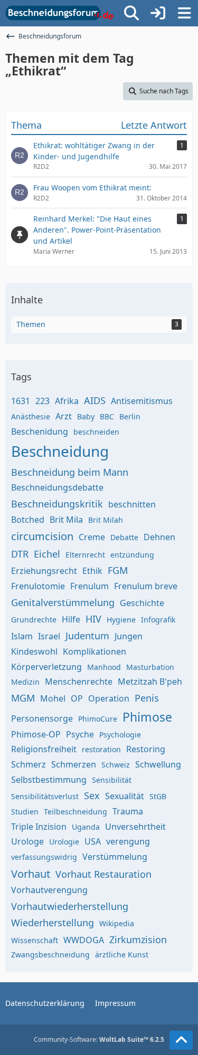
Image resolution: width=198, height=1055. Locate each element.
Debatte (124, 537)
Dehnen (159, 537)
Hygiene (121, 620)
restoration (101, 749)
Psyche (80, 734)
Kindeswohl (34, 651)
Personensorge (42, 718)
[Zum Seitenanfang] (181, 1040)
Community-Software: (99, 1039)
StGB (157, 796)
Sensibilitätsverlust (45, 796)
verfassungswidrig (44, 857)
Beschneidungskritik (57, 503)
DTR (20, 554)
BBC (107, 416)
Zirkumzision (138, 939)
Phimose (147, 716)
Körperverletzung (46, 667)
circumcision (42, 536)
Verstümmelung (114, 856)
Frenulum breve (145, 586)
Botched (27, 519)
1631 (20, 401)
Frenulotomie (38, 586)
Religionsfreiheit (44, 749)
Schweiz (115, 765)
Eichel (47, 554)
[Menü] (184, 13)
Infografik (158, 620)
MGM (23, 698)
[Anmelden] (157, 13)
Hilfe (71, 619)
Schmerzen (73, 764)
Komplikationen (94, 651)
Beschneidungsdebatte (57, 487)
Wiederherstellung (52, 922)
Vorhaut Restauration (103, 874)
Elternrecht (85, 555)
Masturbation (150, 667)
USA (92, 841)
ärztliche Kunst (121, 955)
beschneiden (96, 432)
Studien (25, 812)
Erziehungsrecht (44, 571)
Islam (22, 636)
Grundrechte (33, 620)
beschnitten (132, 504)
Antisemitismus (142, 401)
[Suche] (131, 13)
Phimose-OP (36, 734)
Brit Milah (105, 520)
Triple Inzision (39, 826)
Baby (86, 416)
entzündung (132, 555)
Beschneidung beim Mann (69, 472)
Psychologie (120, 735)
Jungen (129, 636)
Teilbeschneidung (75, 812)
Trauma (127, 811)
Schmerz (28, 764)
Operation (108, 698)
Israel (49, 636)
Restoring (145, 749)
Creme (92, 537)
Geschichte (142, 603)
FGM (118, 570)
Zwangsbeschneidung (50, 955)
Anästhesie (30, 416)
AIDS (95, 400)
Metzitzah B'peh (150, 681)
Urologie (64, 842)
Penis (147, 698)
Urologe (27, 841)
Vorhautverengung (49, 890)
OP (77, 698)
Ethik (92, 571)
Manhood (104, 667)
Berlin (129, 416)
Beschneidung (60, 451)
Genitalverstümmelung (63, 602)
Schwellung (158, 764)
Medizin (25, 682)
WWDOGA (83, 940)
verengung (128, 841)
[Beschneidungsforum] (59, 13)
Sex (92, 795)
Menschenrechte (78, 681)
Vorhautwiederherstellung (69, 906)
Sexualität (124, 796)
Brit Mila (66, 519)
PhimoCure (97, 719)
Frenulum (89, 586)
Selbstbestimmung (49, 779)
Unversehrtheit (135, 826)
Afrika (67, 401)
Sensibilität (111, 780)
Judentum (87, 635)
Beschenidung (39, 431)
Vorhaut (30, 874)
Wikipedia (116, 923)
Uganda (86, 827)
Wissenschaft (34, 940)
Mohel (52, 698)
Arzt (63, 416)
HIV (93, 618)
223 (42, 401)
